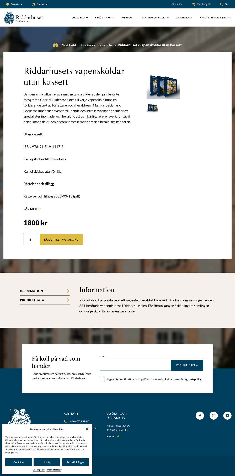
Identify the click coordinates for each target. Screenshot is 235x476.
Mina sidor (176, 4)
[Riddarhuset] (23, 17)
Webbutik (128, 17)
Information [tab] (31, 290)
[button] (87, 429)
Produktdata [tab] (32, 300)
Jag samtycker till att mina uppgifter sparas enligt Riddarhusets (154, 379)
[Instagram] (214, 416)
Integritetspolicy (53, 469)
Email (103, 356)
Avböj (47, 462)
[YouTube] (227, 416)
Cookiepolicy (39, 469)
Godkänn (18, 462)
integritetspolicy (191, 379)
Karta (111, 436)
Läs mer (30, 208)
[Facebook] (200, 416)
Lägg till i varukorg (61, 239)
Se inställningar (75, 462)
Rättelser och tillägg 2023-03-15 (48, 196)
